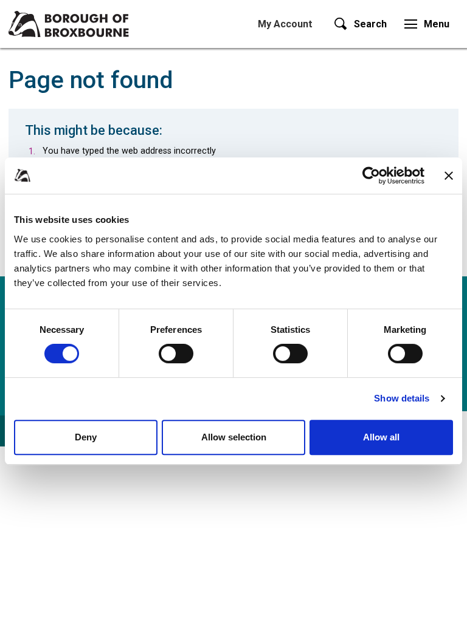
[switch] (176, 353)
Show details (401, 398)
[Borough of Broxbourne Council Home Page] (69, 24)
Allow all (381, 437)
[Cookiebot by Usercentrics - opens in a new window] (371, 175)
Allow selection (233, 437)
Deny (86, 437)
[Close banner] (449, 175)
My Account (285, 24)
